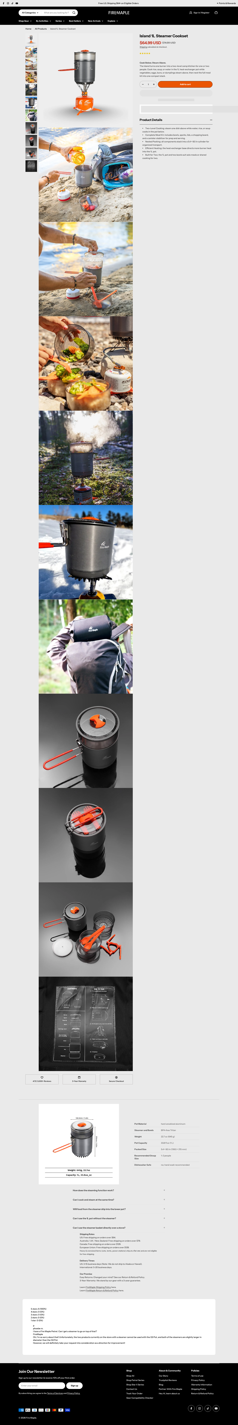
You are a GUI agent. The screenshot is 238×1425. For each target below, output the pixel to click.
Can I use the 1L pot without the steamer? (94, 1218)
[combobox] (48, 12)
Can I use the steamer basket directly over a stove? (99, 1227)
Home (28, 28)
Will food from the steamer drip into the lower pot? (99, 1209)
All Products (41, 28)
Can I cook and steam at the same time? (93, 1199)
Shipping (143, 47)
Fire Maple (31, 1417)
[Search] (74, 12)
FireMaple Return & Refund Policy (102, 1290)
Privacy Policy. (73, 1393)
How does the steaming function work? (93, 1190)
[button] (145, 53)
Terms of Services (55, 1393)
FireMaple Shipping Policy (98, 1287)
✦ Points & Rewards (226, 3)
